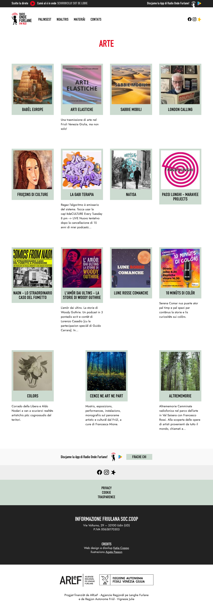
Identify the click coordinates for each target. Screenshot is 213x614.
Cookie (106, 492)
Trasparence (106, 497)
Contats (96, 19)
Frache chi (139, 456)
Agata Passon (114, 552)
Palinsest (44, 19)
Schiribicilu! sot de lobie (72, 3)
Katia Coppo (121, 548)
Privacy (106, 488)
